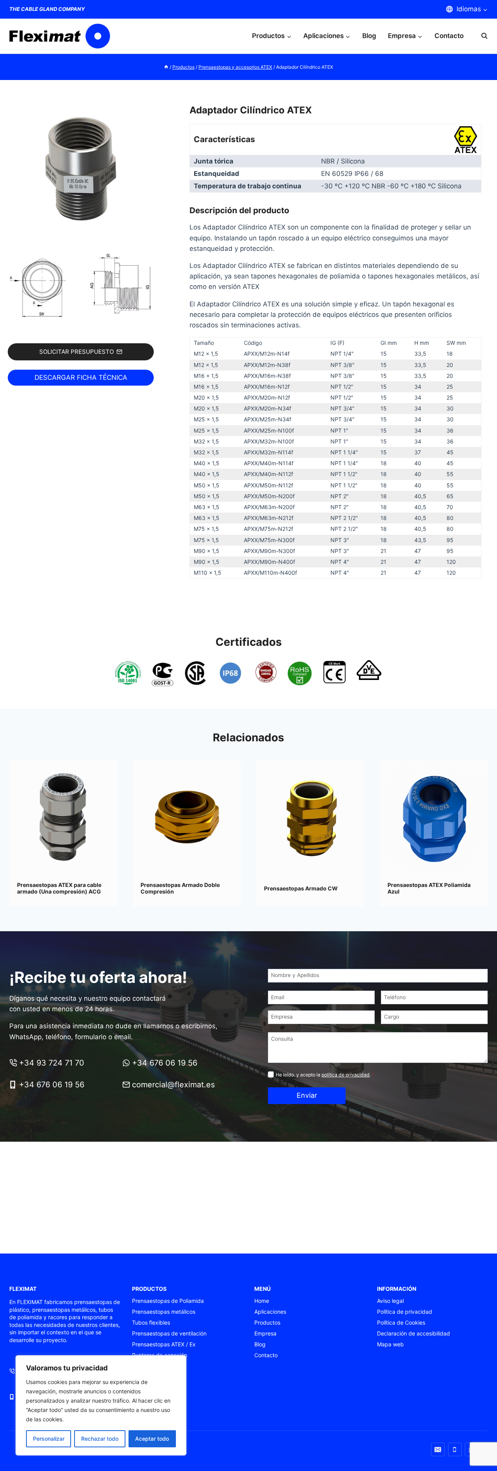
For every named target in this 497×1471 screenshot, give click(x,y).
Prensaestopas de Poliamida (168, 1300)
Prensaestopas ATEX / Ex (164, 1344)
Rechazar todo (99, 1438)
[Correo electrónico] (438, 1449)
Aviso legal (390, 1300)
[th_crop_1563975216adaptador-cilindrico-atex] (81, 172)
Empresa (265, 1333)
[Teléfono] (455, 1449)
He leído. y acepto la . (325, 1075)
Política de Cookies (401, 1322)
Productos (267, 1322)
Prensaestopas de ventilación (169, 1333)
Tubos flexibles (151, 1322)
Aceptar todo (152, 1438)
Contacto (449, 36)
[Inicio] (166, 67)
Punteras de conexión (159, 1355)
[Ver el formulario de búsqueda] (480, 36)
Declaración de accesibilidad (413, 1333)
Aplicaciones (270, 1311)
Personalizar (48, 1438)
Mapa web (390, 1344)
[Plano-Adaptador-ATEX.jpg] (81, 286)
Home (261, 1300)
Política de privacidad (404, 1311)
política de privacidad (345, 1075)
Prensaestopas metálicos (163, 1311)
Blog (369, 36)
